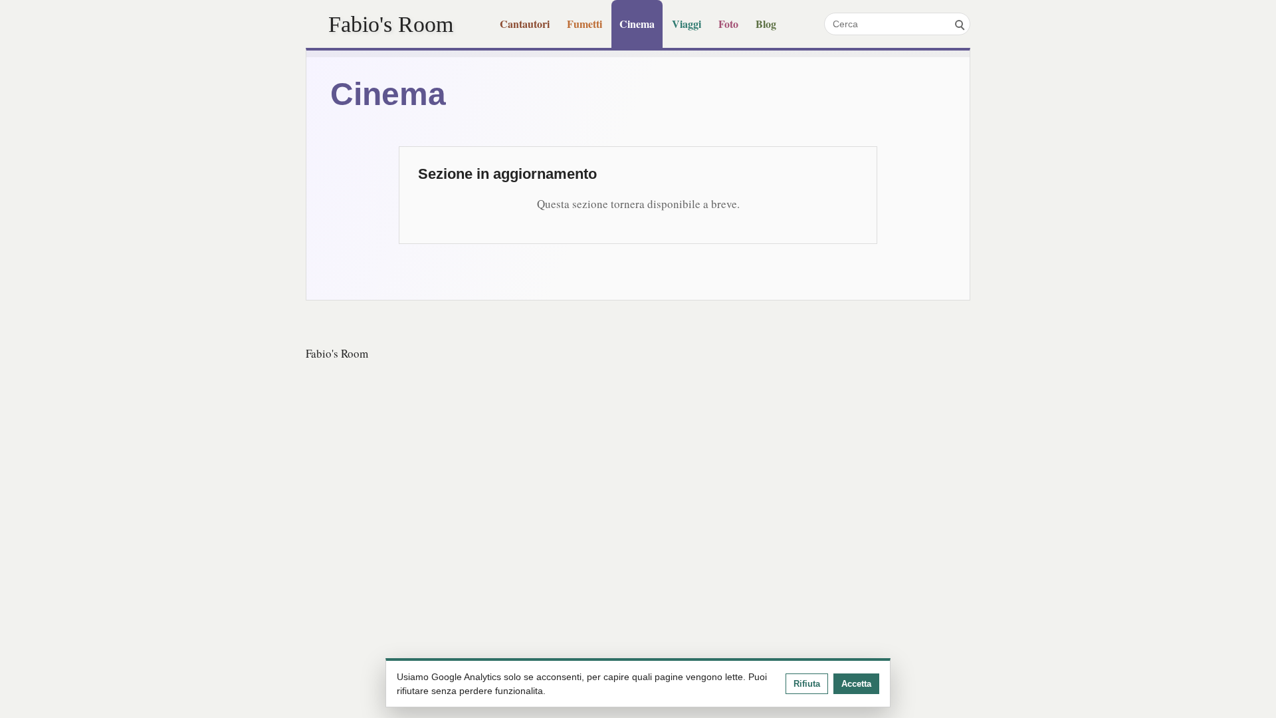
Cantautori (525, 23)
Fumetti (584, 23)
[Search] (959, 24)
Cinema (637, 23)
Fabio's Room (390, 24)
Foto (728, 23)
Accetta (856, 684)
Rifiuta (807, 684)
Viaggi (686, 23)
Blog (766, 23)
